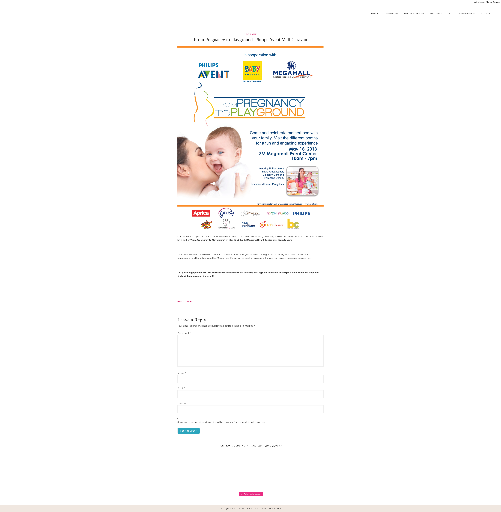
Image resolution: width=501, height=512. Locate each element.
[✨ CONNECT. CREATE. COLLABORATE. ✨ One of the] (107, 470)
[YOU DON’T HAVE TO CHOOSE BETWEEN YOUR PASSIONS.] (466, 470)
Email (181, 388)
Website (181, 403)
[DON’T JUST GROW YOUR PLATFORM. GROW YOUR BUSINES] (394, 470)
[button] (495, 11)
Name (181, 373)
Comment (184, 333)
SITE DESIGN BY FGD (271, 509)
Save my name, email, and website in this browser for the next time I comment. (221, 422)
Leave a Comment (185, 301)
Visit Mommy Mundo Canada (487, 2)
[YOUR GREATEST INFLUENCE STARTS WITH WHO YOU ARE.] (322, 470)
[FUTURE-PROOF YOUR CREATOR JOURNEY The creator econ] (250, 470)
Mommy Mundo (17, 13)
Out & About (252, 34)
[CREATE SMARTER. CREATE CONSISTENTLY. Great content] (179, 470)
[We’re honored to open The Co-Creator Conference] (35, 470)
